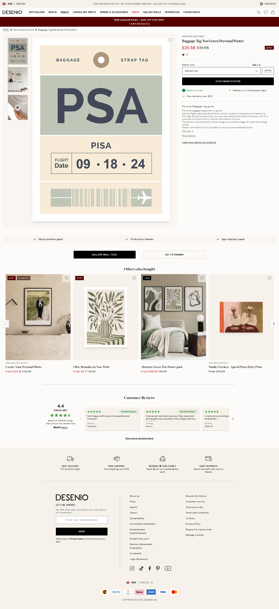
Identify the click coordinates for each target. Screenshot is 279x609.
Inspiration (172, 12)
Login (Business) (139, 559)
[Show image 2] (18, 79)
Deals (135, 12)
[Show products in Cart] (272, 12)
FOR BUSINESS (191, 12)
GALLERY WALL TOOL (105, 254)
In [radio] (260, 65)
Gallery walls (152, 12)
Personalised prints (23, 29)
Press (133, 501)
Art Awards (136, 553)
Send (81, 531)
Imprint (133, 507)
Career (133, 512)
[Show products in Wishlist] (265, 12)
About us (135, 496)
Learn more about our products (199, 142)
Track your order (194, 507)
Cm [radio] (254, 65)
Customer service (195, 501)
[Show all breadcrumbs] (6, 30)
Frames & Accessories (114, 12)
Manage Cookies (195, 535)
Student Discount (139, 538)
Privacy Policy (76, 539)
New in (53, 12)
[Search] (258, 12)
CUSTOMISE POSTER (228, 81)
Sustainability (137, 518)
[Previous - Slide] (5, 324)
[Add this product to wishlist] (170, 39)
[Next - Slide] (274, 324)
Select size (188, 64)
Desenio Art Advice (196, 496)
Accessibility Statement (143, 524)
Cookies (190, 518)
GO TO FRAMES (174, 254)
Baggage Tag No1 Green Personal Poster (57, 29)
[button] (268, 71)
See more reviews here (139, 438)
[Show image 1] (18, 51)
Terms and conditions (197, 512)
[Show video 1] (18, 107)
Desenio (149, 599)
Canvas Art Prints (84, 12)
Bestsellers (37, 12)
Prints (65, 12)
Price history (189, 135)
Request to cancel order (199, 529)
